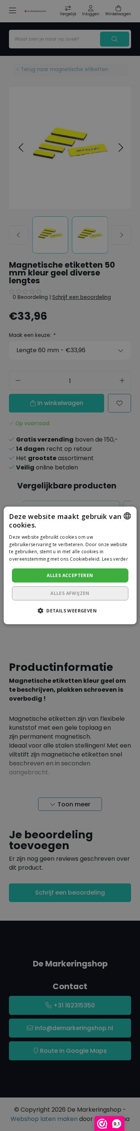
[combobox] (127, 516)
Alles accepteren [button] (70, 575)
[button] (70, 610)
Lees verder (115, 559)
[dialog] (69, 565)
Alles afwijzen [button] (70, 593)
